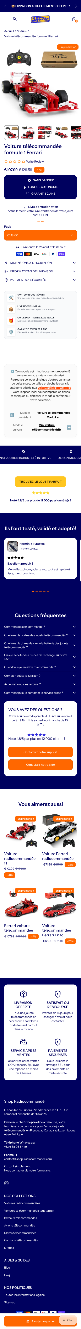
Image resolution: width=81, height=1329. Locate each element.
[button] (11, 132)
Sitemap (9, 1302)
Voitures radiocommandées (22, 1203)
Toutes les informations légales (24, 1295)
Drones (9, 1248)
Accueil (9, 31)
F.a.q (7, 1275)
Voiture (22, 31)
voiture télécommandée (54, 388)
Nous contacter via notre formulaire (27, 1170)
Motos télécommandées (20, 1233)
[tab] (38, 221)
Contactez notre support (40, 752)
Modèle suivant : (42, 427)
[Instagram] (6, 1183)
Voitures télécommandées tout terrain (29, 1211)
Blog (7, 1267)
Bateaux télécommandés (20, 1218)
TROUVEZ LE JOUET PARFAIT (40, 482)
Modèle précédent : (40, 415)
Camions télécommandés (21, 1240)
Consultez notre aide (40, 765)
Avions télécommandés (19, 1225)
